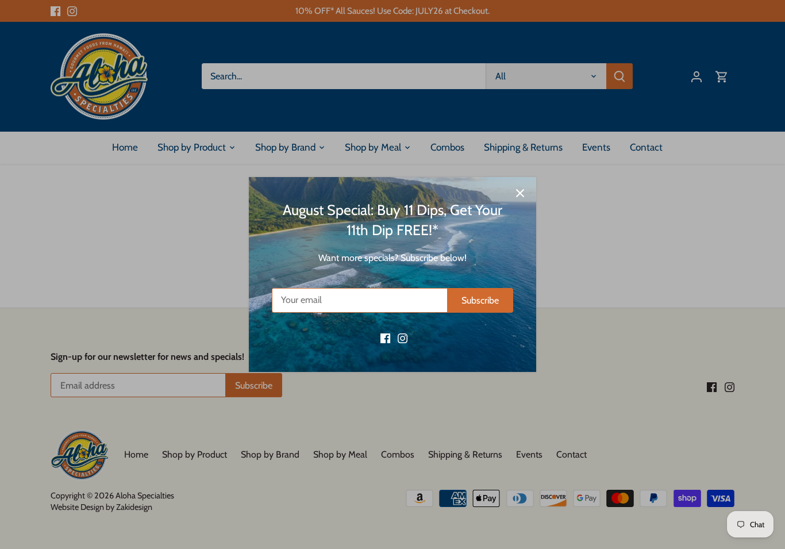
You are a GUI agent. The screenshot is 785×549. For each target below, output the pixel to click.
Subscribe (480, 300)
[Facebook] (385, 337)
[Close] (520, 193)
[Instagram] (402, 337)
